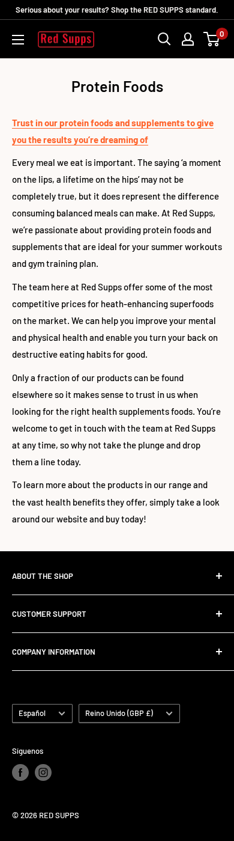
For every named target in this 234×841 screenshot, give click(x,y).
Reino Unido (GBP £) (119, 713)
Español (32, 713)
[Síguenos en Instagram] (43, 772)
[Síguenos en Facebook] (20, 772)
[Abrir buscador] (164, 39)
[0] (212, 39)
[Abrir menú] (18, 39)
